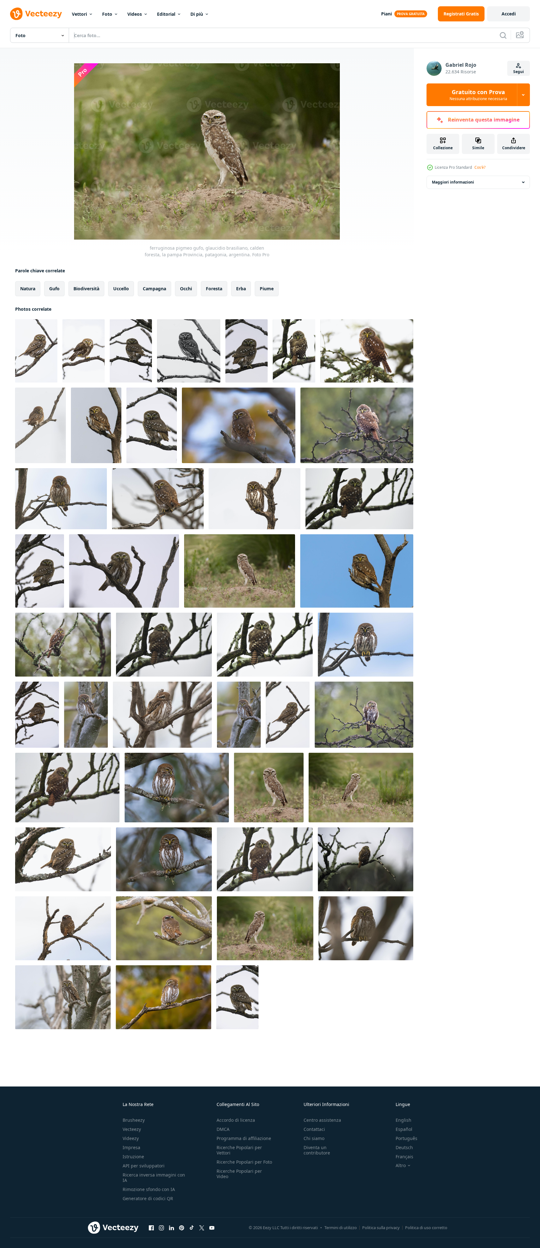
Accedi (509, 14)
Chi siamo (314, 1138)
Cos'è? (479, 167)
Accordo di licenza (236, 1120)
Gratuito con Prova (478, 94)
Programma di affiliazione (244, 1138)
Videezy (131, 1138)
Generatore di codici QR (148, 1198)
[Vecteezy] (36, 14)
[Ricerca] (503, 35)
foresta (214, 289)
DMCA (223, 1129)
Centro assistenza (322, 1120)
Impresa (131, 1147)
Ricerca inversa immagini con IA (154, 1177)
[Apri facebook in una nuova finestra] (151, 1227)
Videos (134, 14)
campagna (154, 289)
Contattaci (314, 1129)
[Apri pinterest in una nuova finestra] (181, 1227)
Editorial (166, 14)
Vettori (79, 14)
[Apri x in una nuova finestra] (201, 1227)
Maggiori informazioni (453, 182)
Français (404, 1157)
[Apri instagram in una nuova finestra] (161, 1227)
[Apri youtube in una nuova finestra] (211, 1227)
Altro (401, 1165)
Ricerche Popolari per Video (239, 1173)
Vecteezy (132, 1129)
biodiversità (86, 289)
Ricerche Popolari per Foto (244, 1162)
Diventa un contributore (317, 1150)
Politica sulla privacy (381, 1227)
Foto (107, 14)
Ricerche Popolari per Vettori (239, 1150)
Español (404, 1129)
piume (267, 289)
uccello (121, 289)
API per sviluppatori (144, 1166)
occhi (186, 289)
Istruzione (133, 1157)
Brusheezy (134, 1120)
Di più (196, 14)
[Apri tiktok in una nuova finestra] (191, 1227)
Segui (518, 71)
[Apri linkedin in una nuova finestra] (171, 1227)
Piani (386, 14)
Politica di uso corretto (426, 1227)
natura (27, 289)
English (403, 1120)
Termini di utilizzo (340, 1227)
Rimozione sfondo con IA (149, 1189)
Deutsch (404, 1147)
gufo (54, 289)
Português (406, 1138)
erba (241, 289)
